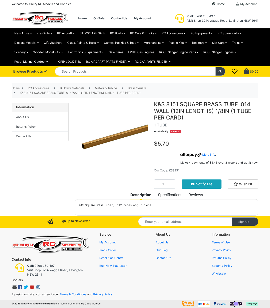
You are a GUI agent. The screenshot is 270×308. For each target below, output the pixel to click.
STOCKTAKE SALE (92, 33)
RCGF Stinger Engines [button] (218, 52)
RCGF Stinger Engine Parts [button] (177, 52)
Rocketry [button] (198, 42)
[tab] (140, 194)
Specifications (170, 194)
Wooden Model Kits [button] (47, 52)
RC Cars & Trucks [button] (142, 33)
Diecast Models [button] (25, 42)
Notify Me (203, 184)
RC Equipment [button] (200, 33)
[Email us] (14, 287)
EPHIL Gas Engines (141, 52)
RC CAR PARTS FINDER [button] (151, 61)
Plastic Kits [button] (177, 42)
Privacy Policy (221, 250)
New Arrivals (23, 33)
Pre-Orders (44, 33)
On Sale (98, 18)
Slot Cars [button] (218, 42)
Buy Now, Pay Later (113, 265)
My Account (248, 4)
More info (208, 154)
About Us (22, 117)
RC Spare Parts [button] (228, 33)
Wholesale (219, 273)
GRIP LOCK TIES (69, 61)
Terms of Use (221, 242)
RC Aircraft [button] (64, 33)
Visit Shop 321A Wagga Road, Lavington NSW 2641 (222, 20)
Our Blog (162, 250)
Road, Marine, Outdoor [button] (30, 61)
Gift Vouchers (53, 42)
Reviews (196, 194)
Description (140, 194)
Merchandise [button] (152, 42)
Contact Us (119, 18)
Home (221, 4)
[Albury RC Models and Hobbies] (40, 18)
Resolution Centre (111, 258)
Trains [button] (236, 42)
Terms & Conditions (73, 294)
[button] (243, 184)
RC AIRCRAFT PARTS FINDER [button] (106, 61)
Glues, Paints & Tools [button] (82, 42)
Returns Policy (26, 126)
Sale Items (116, 52)
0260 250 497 (201, 16)
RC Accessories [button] (172, 33)
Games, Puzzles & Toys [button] (120, 42)
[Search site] (220, 71)
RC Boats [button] (116, 33)
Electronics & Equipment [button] (84, 52)
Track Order (107, 250)
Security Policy (222, 265)
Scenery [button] (20, 52)
